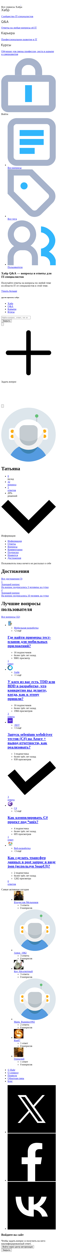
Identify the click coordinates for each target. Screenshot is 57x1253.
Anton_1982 (20, 953)
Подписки (13, 552)
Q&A (10, 306)
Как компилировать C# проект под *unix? (28, 820)
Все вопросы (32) (10, 617)
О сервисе (13, 1072)
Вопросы (12, 546)
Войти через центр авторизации (18, 1247)
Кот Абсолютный (23, 971)
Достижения (14, 558)
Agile (16, 672)
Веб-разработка (22, 848)
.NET (17, 725)
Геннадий (19, 1059)
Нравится (13, 555)
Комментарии (15, 549)
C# (15, 808)
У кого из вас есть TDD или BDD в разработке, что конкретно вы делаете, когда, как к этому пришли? (31, 690)
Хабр (10, 303)
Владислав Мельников (26, 902)
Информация (15, 541)
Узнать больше (9, 291)
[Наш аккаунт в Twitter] (32, 1132)
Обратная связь (16, 1078)
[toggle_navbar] (2, 406)
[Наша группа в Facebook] (32, 1180)
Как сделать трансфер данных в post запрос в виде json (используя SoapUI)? (32, 862)
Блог (10, 1081)
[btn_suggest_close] (6, 321)
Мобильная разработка (26, 627)
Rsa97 (17, 1040)
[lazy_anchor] (32, 662)
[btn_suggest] (2, 324)
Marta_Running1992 (24, 1022)
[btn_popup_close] (6, 1250)
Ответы (12, 544)
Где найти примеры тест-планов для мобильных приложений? (29, 641)
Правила (12, 1075)
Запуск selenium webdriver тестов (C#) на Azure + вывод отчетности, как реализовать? (30, 740)
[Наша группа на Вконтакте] (32, 1228)
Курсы (11, 312)
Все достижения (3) (11, 578)
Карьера (12, 309)
